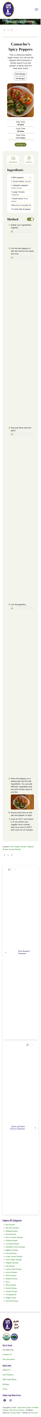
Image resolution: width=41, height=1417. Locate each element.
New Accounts (9, 1359)
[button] (30, 177)
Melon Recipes (11, 1275)
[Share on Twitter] (8, 30)
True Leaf (34, 1413)
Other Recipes (11, 1285)
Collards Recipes (12, 1240)
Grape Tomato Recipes (14, 1256)
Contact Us (7, 1354)
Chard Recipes (11, 1234)
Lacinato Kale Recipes (14, 1269)
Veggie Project (11, 1298)
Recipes (6, 1384)
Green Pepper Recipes (18, 847)
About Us (6, 1370)
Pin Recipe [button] (20, 78)
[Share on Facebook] (4, 30)
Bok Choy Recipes (12, 1228)
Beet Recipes (10, 1225)
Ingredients (13, 162)
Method (29, 162)
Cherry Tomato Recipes (14, 1237)
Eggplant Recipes (12, 1250)
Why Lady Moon (9, 1379)
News (8, 1282)
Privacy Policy (16, 1413)
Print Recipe (20, 74)
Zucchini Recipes (12, 1301)
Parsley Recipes (11, 1288)
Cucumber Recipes (12, 1244)
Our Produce (8, 1375)
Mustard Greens (11, 1279)
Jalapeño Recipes (12, 1263)
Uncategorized (11, 1295)
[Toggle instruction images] (30, 219)
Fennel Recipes (11, 1253)
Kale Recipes (10, 1266)
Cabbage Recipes (12, 1231)
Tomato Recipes (15, 849)
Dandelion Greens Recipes (15, 1247)
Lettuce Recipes (11, 1272)
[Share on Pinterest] (12, 30)
